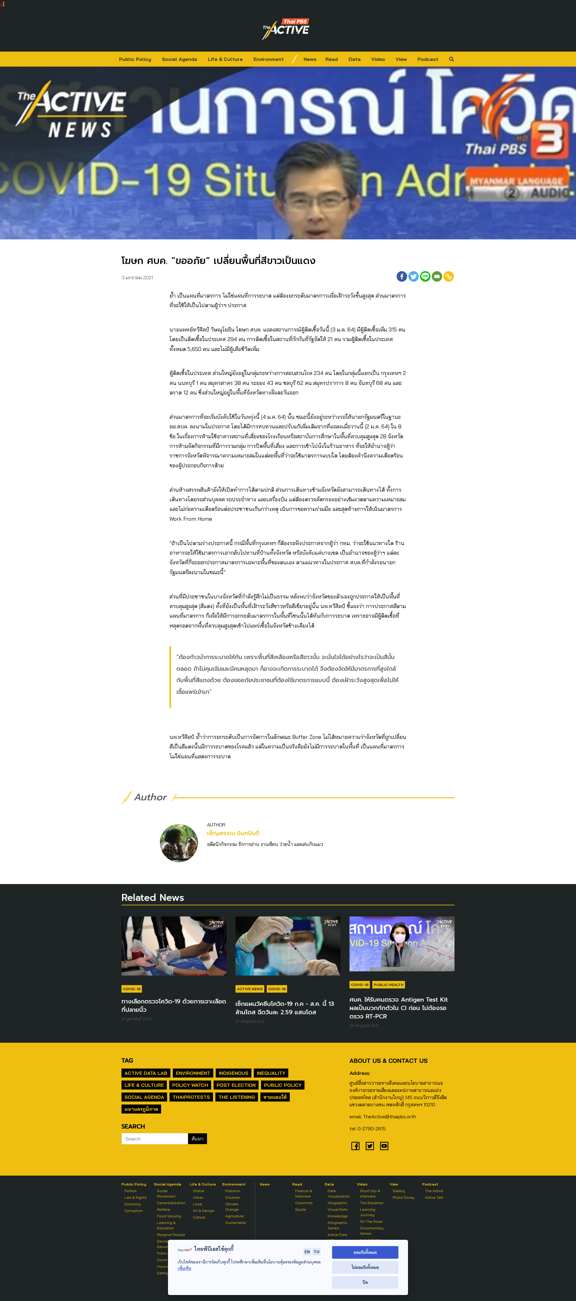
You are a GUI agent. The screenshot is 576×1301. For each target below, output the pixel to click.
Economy (132, 1204)
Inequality (271, 1073)
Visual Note (338, 1209)
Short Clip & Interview (370, 1193)
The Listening (236, 1097)
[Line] (425, 276)
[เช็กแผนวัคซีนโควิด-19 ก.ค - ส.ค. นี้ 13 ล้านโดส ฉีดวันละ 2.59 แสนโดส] (288, 949)
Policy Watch (190, 1085)
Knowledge (338, 1216)
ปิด (365, 1282)
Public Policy (135, 59)
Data (355, 59)
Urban (198, 1197)
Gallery (399, 1191)
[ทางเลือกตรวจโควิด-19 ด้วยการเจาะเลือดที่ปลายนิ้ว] (174, 949)
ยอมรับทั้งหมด (365, 1252)
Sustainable (235, 1222)
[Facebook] (402, 276)
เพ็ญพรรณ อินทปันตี (233, 833)
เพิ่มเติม (184, 1268)
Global (198, 1191)
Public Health (389, 984)
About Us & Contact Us (389, 1060)
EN (307, 1251)
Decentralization (171, 1203)
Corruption (133, 1210)
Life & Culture (225, 59)
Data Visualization (339, 1193)
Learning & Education (166, 1225)
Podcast (428, 59)
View (401, 59)
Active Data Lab (145, 1073)
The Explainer (371, 1203)
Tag (127, 1060)
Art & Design (203, 1210)
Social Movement (166, 1193)
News (310, 59)
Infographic (337, 1203)
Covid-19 (131, 989)
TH (317, 1251)
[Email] (437, 276)
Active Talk (434, 1197)
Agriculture (234, 1216)
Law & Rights (135, 1197)
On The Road (371, 1221)
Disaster (232, 1197)
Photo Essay (403, 1197)
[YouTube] (384, 1145)
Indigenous (233, 1073)
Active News (250, 989)
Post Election (236, 1085)
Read (332, 59)
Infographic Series (337, 1225)
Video (378, 59)
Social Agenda (179, 59)
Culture (199, 1217)
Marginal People (171, 1234)
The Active (434, 1191)
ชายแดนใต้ (275, 1097)
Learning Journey (367, 1212)
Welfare (163, 1209)
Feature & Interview (303, 1193)
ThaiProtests (191, 1097)
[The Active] (286, 29)
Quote (300, 1209)
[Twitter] (413, 276)
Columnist (304, 1203)
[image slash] (294, 59)
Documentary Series (371, 1231)
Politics (130, 1191)
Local (197, 1204)
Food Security (169, 1216)
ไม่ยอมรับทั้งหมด (365, 1267)
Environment (269, 59)
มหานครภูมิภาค (141, 1109)
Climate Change (232, 1207)
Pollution (232, 1191)
